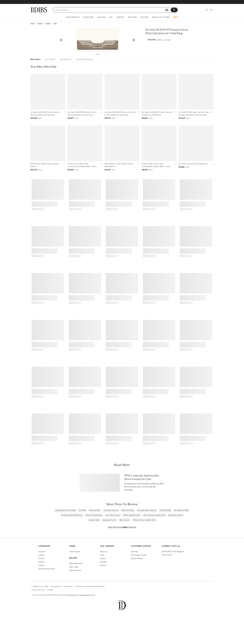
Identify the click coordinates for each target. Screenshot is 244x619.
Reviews (103, 565)
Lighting (101, 17)
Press (102, 555)
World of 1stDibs (161, 17)
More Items (35, 59)
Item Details (50, 59)
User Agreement (55, 586)
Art (111, 17)
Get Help (134, 551)
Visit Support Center (138, 555)
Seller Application (76, 563)
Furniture (88, 17)
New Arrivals (73, 17)
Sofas (55, 23)
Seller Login (73, 567)
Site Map (50, 590)
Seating (48, 23)
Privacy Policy (68, 586)
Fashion (144, 17)
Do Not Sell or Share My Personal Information (90, 586)
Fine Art (41, 558)
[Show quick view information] (63, 112)
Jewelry (120, 17)
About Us (103, 551)
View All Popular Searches (122, 527)
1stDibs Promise (137, 558)
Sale (175, 17)
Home (32, 23)
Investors (103, 562)
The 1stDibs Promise (84, 59)
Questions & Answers (46, 568)
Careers (103, 558)
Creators (41, 565)
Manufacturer (65, 59)
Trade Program (74, 551)
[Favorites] (206, 10)
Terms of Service (85, 595)
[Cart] (211, 10)
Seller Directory (75, 570)
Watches (132, 17)
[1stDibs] (38, 9)
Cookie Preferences (38, 590)
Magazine (173, 551)
